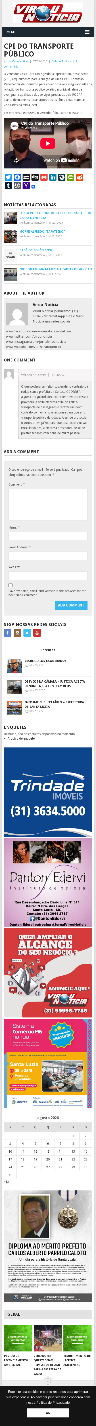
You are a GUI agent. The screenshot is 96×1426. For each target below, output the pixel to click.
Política (66, 61)
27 (48, 1167)
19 (35, 1159)
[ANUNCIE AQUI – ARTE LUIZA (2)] (48, 1016)
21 (60, 1159)
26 (35, 1167)
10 (10, 1151)
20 (48, 1159)
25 (23, 1167)
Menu (10, 32)
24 (10, 1167)
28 (60, 1167)
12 (35, 1151)
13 (48, 1151)
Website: (14, 567)
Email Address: (19, 547)
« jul (6, 1181)
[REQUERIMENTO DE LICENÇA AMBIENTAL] (77, 1338)
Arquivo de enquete (21, 738)
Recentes (48, 650)
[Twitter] (27, 633)
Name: (13, 527)
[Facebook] (7, 633)
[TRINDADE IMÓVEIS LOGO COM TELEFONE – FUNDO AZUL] (48, 835)
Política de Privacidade (53, 1402)
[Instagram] (17, 633)
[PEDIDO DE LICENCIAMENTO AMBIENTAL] (18, 1338)
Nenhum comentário (32, 222)
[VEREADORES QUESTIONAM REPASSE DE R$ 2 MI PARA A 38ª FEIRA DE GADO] (48, 1338)
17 (10, 1159)
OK (48, 1413)
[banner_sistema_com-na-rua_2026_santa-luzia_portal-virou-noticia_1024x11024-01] (48, 1106)
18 (23, 1159)
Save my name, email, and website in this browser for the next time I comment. (47, 593)
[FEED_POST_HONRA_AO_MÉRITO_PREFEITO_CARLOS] (48, 1301)
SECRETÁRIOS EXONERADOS (46, 661)
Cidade (56, 61)
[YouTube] (37, 633)
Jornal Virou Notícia (16, 61)
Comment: (16, 484)
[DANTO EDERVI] (48, 926)
